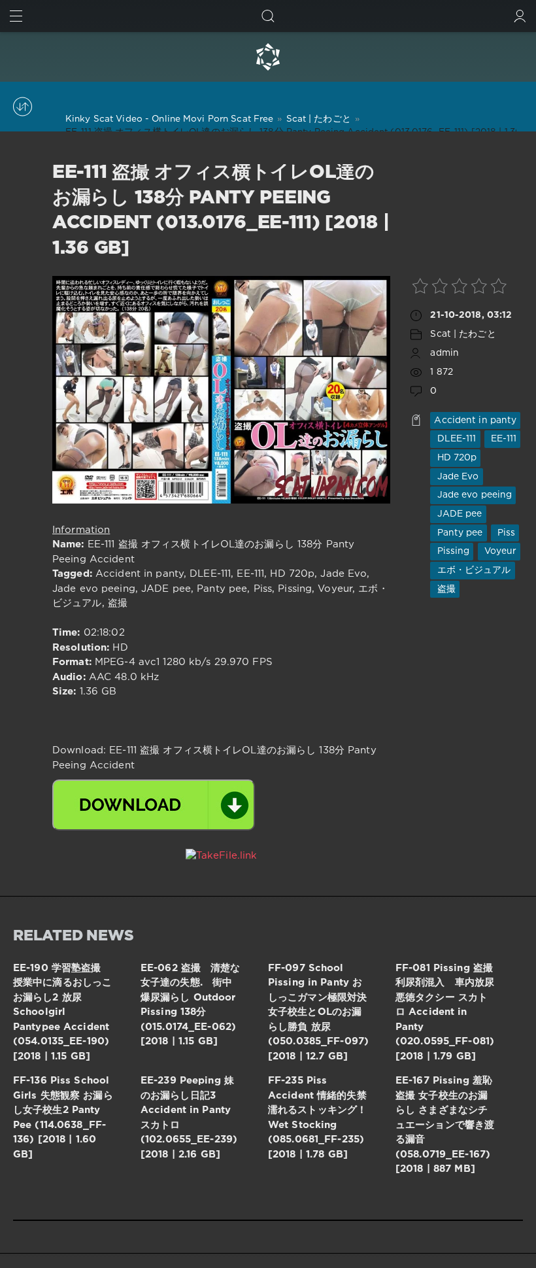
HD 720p (455, 458)
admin (444, 353)
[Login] (520, 16)
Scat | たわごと (462, 334)
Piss (505, 533)
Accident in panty (475, 420)
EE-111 (502, 439)
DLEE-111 (455, 439)
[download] (153, 805)
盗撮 (444, 589)
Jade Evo (456, 477)
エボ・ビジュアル (472, 570)
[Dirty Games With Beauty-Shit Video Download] (268, 57)
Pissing (451, 551)
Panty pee (458, 533)
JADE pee (458, 514)
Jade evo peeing (473, 495)
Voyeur (499, 551)
